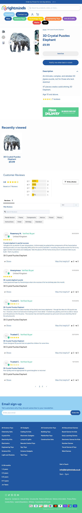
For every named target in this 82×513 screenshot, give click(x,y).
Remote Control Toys (27, 443)
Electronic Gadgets (27, 436)
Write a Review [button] (71, 182)
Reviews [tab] (7, 200)
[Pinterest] (15, 495)
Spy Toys (23, 447)
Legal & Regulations (21, 502)
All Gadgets (24, 428)
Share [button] (8, 261)
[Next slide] (35, 42)
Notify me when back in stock (60, 62)
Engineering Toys (53, 19)
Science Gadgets (26, 451)
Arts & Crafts (69, 19)
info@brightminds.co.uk (70, 470)
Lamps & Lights (25, 439)
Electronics (6, 443)
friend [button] (51, 217)
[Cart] (36, 14)
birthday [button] (28, 222)
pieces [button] (59, 217)
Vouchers (9, 14)
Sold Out (12, 150)
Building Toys (45, 432)
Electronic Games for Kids (71, 439)
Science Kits (6, 451)
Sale (45, 22)
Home (44, 29)
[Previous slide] (10, 42)
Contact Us (16, 499)
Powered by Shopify (48, 509)
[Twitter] (9, 495)
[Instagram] (6, 495)
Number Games (67, 443)
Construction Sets (47, 439)
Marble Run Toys (46, 436)
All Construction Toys (48, 428)
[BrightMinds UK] (14, 8)
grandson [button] (38, 222)
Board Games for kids (69, 432)
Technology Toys (35, 19)
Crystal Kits (6, 436)
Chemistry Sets (7, 432)
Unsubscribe (34, 499)
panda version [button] (10, 217)
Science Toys (19, 19)
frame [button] (21, 217)
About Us (8, 499)
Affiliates (31, 502)
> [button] (46, 386)
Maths (36, 22)
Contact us (22, 14)
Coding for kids (25, 432)
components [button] (31, 217)
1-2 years (5, 469)
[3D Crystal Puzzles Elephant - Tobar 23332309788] (12, 143)
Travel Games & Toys (69, 447)
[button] (61, 53)
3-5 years (5, 473)
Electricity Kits (7, 439)
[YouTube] (18, 495)
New (8, 19)
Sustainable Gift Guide (42, 502)
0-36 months (6, 465)
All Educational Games (70, 428)
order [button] (19, 222)
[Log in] (31, 14)
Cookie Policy (9, 502)
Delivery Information (59, 499)
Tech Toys (23, 455)
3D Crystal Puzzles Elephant (15, 255)
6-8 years (5, 477)
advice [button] (42, 217)
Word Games (66, 451)
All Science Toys (7, 428)
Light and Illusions (8, 455)
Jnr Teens (5, 485)
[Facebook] (12, 495)
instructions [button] (9, 222)
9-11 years (5, 481)
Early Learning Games (69, 436)
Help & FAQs (24, 499)
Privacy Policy (71, 499)
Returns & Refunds (45, 499)
